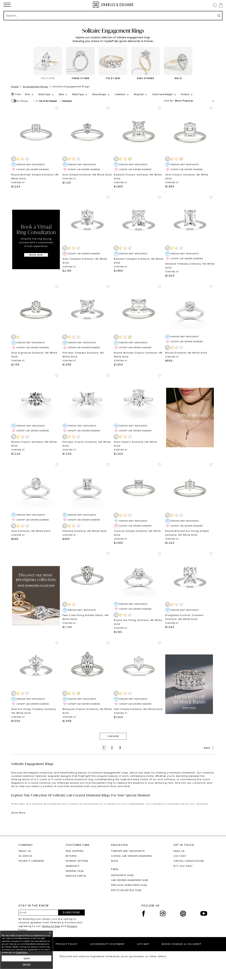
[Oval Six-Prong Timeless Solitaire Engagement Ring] (36, 666)
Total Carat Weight (162, 94)
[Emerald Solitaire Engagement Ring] (87, 488)
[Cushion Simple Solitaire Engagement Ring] (138, 488)
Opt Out (27, 964)
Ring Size (139, 94)
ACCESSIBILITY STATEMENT (107, 944)
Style (61, 94)
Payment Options (77, 860)
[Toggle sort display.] (213, 100)
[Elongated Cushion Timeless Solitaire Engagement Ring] (190, 577)
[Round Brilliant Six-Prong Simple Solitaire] (190, 488)
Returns (71, 855)
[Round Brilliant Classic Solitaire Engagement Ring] (138, 309)
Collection (119, 94)
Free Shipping (75, 851)
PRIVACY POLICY (67, 944)
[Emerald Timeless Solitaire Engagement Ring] (190, 220)
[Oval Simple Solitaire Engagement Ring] (87, 131)
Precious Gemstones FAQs (129, 885)
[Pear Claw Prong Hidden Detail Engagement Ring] (87, 577)
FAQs (114, 869)
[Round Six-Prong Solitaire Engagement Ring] (138, 577)
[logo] (113, 4)
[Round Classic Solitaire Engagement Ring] (36, 398)
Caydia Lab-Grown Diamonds (131, 855)
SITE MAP (143, 944)
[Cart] (220, 5)
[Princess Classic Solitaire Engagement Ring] (87, 398)
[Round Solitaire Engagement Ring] (190, 309)
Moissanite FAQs (122, 875)
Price (27, 94)
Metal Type (78, 94)
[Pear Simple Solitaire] (138, 666)
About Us (25, 851)
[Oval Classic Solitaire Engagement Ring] (190, 131)
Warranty (73, 866)
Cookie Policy (22, 952)
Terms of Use (51, 926)
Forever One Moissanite (128, 851)
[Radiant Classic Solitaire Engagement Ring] (138, 131)
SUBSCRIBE (71, 912)
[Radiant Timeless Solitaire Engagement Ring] (138, 220)
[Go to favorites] (215, 5)
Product (185, 94)
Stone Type (44, 94)
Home (15, 87)
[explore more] (36, 239)
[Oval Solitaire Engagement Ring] (36, 488)
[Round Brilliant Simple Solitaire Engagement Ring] (36, 131)
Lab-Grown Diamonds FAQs (129, 880)
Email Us (179, 851)
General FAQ (75, 870)
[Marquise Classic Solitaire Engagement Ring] (87, 666)
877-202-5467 (183, 866)
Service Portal (76, 875)
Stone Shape (99, 94)
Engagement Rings (35, 87)
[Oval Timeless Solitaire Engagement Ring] (87, 220)
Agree (26, 958)
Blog (114, 860)
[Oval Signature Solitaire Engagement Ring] (36, 309)
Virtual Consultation (189, 860)
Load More (113, 736)
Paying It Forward (31, 860)
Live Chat (180, 855)
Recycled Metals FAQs (126, 890)
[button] (7, 5)
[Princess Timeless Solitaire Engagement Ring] (87, 309)
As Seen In (25, 855)
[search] (219, 15)
